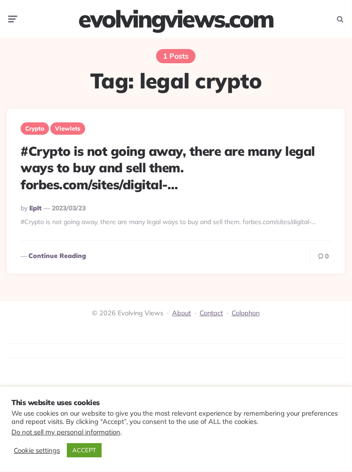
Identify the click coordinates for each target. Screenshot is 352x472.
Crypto (34, 128)
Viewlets (68, 128)
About (181, 313)
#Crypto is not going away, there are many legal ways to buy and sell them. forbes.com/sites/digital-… (168, 167)
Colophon (246, 313)
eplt (35, 208)
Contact (211, 313)
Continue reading (57, 255)
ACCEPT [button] (84, 450)
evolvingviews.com (175, 19)
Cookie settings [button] (37, 450)
